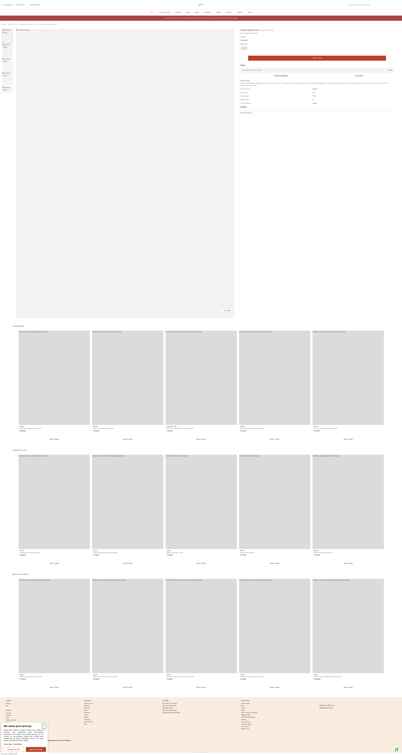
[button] (377, 5)
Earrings (8, 713)
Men (7, 705)
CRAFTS (240, 12)
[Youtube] (333, 700)
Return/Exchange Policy (248, 717)
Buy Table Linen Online (170, 703)
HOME (197, 12)
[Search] (373, 5)
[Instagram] (321, 700)
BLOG (250, 12)
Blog (242, 705)
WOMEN (178, 12)
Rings (7, 718)
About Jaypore (245, 703)
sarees (37, 24)
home (4, 24)
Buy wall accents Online (170, 710)
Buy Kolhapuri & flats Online (171, 712)
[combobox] (360, 5)
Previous (7, 29)
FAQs (242, 710)
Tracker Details (17, 744)
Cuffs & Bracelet (11, 720)
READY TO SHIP (164, 12)
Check (390, 70)
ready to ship (12, 24)
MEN (187, 12)
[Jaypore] (201, 5)
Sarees (86, 715)
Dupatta (86, 717)
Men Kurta (87, 712)
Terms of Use (245, 729)
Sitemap (243, 719)
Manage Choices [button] (13, 749)
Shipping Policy (246, 715)
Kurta (86, 710)
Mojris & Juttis (88, 722)
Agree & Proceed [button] (35, 749)
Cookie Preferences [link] (9, 754)
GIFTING (229, 12)
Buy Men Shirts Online (169, 705)
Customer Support (246, 724)
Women (8, 703)
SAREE (218, 12)
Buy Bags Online (168, 708)
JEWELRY (207, 12)
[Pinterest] (337, 700)
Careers (243, 708)
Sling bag (87, 719)
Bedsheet (86, 705)
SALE (152, 12)
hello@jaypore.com (326, 708)
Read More (243, 107)
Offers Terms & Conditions (249, 712)
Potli (85, 724)
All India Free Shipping (281, 75)
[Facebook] (325, 700)
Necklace (8, 715)
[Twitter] (329, 700)
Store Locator (245, 726)
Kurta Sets (87, 708)
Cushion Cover (88, 703)
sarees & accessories (26, 24)
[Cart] (388, 5)
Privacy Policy (8, 744)
